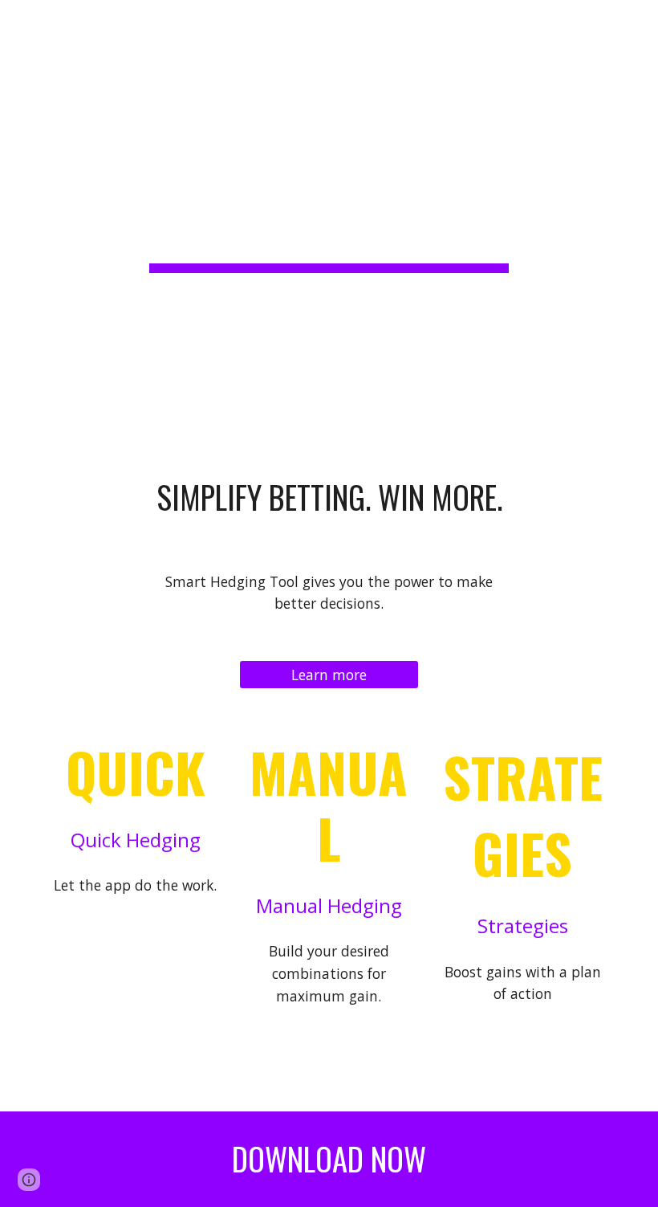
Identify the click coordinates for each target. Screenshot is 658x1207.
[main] (329, 187)
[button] (19, 22)
